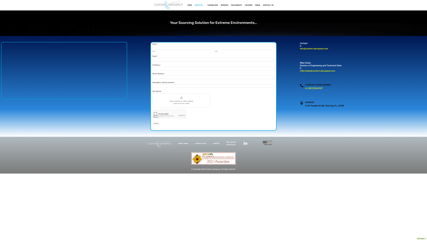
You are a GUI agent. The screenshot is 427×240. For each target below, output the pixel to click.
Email (155, 56)
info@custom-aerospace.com (314, 48)
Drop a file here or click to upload (181, 101)
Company (156, 65)
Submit (156, 123)
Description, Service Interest (163, 82)
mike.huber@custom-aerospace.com (317, 71)
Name (155, 44)
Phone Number (158, 74)
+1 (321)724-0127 (314, 88)
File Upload (156, 91)
